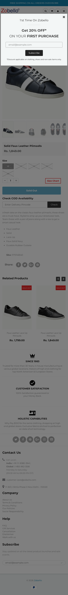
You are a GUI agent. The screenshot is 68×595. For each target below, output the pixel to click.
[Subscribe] (34, 53)
